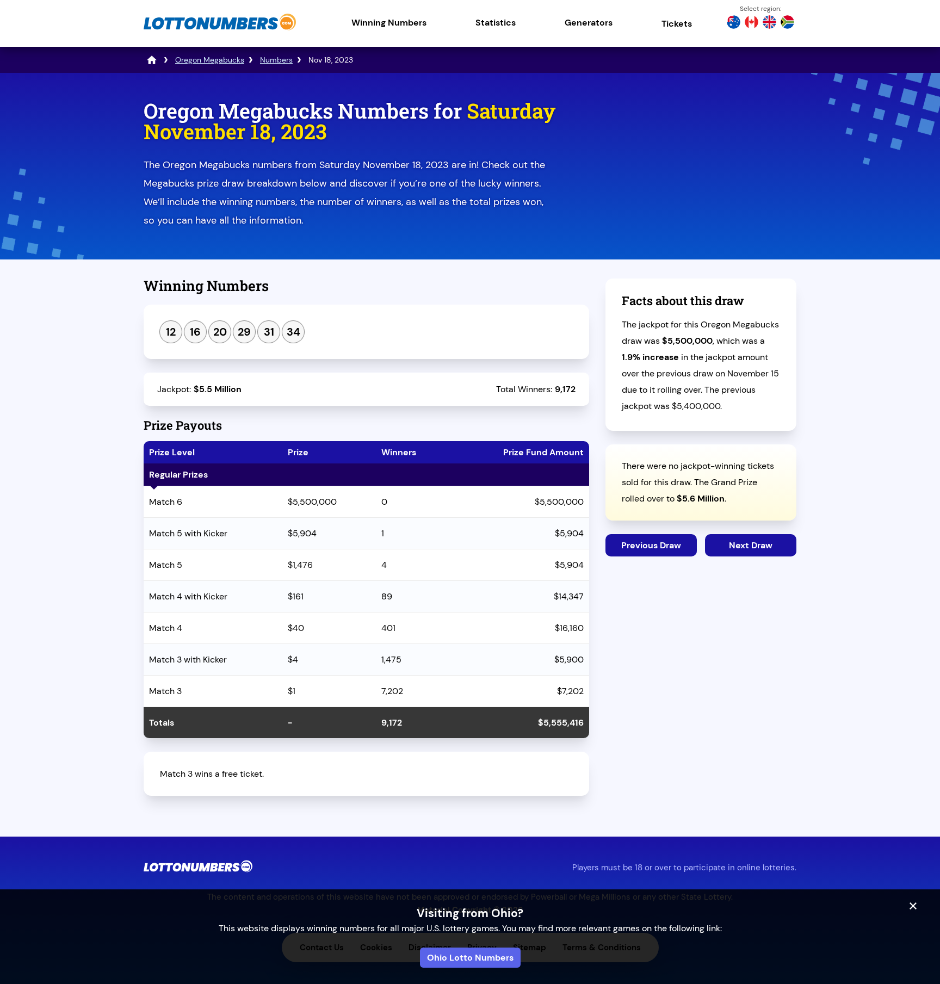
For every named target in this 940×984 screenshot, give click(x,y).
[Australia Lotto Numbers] (734, 23)
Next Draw (750, 545)
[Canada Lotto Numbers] (751, 23)
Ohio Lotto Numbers (470, 957)
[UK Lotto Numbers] (769, 23)
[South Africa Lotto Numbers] (787, 23)
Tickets (676, 23)
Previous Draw (651, 545)
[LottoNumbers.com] (220, 29)
